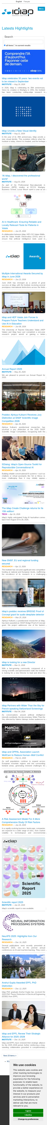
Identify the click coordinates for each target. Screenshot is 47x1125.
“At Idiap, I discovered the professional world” (21, 177)
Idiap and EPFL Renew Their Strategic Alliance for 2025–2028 (21, 1035)
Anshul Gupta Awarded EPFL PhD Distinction (19, 984)
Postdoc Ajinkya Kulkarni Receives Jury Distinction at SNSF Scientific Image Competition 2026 (21, 418)
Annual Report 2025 (12, 368)
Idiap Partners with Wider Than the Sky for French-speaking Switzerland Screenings (23, 707)
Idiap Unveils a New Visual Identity (19, 130)
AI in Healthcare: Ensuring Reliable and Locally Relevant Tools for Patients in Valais (21, 225)
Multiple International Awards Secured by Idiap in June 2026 (22, 275)
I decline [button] (28, 1115)
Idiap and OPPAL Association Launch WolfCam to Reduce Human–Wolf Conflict (23, 753)
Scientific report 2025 (12, 902)
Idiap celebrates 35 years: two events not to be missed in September (22, 80)
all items (9, 45)
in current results (22, 45)
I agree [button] (28, 1111)
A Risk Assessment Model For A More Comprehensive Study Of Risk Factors (21, 820)
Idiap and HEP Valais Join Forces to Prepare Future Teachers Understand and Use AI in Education (22, 320)
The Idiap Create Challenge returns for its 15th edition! (22, 509)
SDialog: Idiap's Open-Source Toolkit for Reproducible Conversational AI (22, 466)
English (19, 1)
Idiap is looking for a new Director (18, 662)
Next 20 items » (9, 1056)
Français (27, 1)
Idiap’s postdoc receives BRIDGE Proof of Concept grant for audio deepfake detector (23, 613)
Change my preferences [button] (28, 1119)
